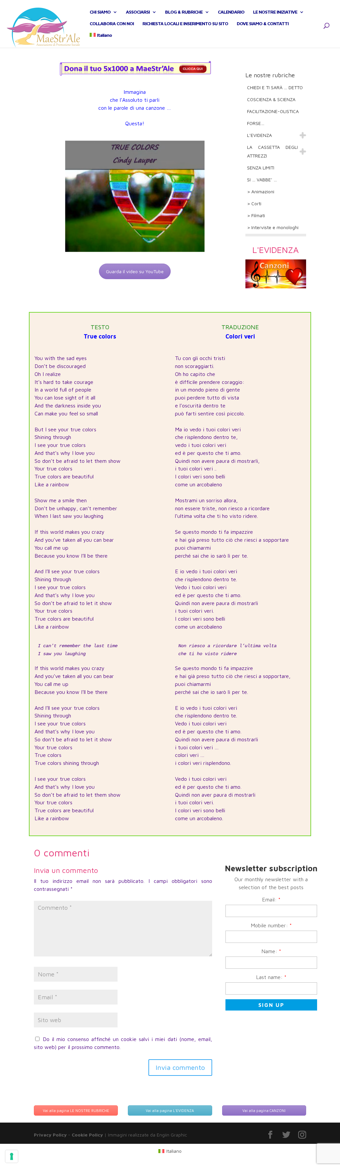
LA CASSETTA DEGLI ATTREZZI (272, 151)
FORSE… (255, 123)
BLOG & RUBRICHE (184, 12)
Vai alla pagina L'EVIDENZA (170, 1110)
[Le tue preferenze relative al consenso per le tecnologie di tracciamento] (11, 1156)
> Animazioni (260, 191)
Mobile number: (271, 925)
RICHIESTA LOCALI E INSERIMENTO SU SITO (185, 23)
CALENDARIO (231, 12)
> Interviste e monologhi (272, 227)
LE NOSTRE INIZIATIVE (275, 12)
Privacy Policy (50, 1134)
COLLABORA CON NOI (112, 23)
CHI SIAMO (100, 12)
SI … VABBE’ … (262, 179)
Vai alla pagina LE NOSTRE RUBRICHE (76, 1110)
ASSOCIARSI (138, 12)
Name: (271, 951)
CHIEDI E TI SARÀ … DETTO (275, 87)
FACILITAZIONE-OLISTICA (273, 111)
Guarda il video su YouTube (135, 271)
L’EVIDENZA (259, 135)
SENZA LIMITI (260, 167)
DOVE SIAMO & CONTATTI (263, 23)
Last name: (271, 977)
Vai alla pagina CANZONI (264, 1110)
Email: (271, 899)
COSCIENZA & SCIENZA (271, 99)
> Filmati (256, 215)
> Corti (254, 203)
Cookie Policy (87, 1134)
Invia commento (180, 1067)
